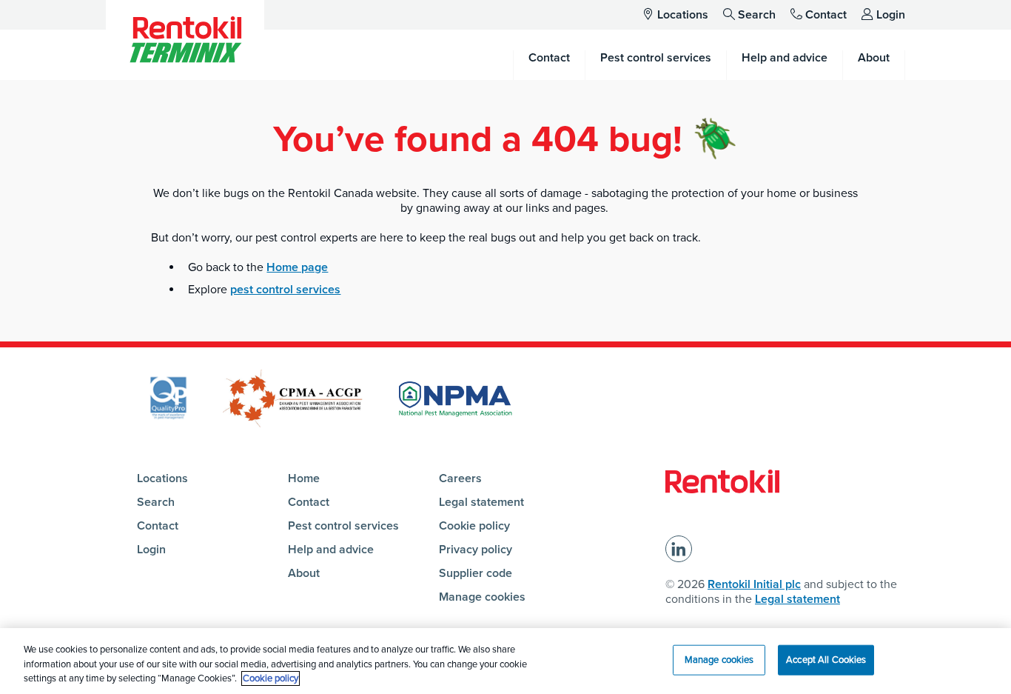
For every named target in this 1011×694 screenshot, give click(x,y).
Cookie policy (474, 525)
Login (890, 14)
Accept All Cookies (826, 659)
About (304, 573)
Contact (826, 14)
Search (757, 14)
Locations (682, 14)
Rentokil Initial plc (754, 584)
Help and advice (331, 549)
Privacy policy (475, 549)
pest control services (285, 289)
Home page (297, 267)
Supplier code (475, 573)
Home (304, 478)
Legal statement (481, 502)
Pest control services (343, 525)
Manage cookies (482, 597)
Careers (460, 478)
